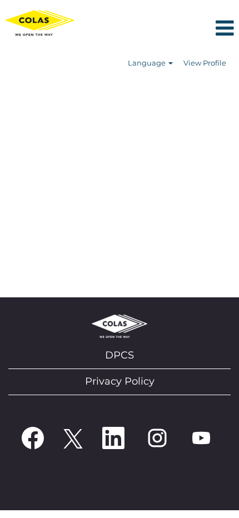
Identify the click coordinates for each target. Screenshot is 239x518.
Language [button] (147, 62)
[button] (159, 29)
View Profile (204, 62)
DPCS (119, 355)
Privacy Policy (120, 381)
